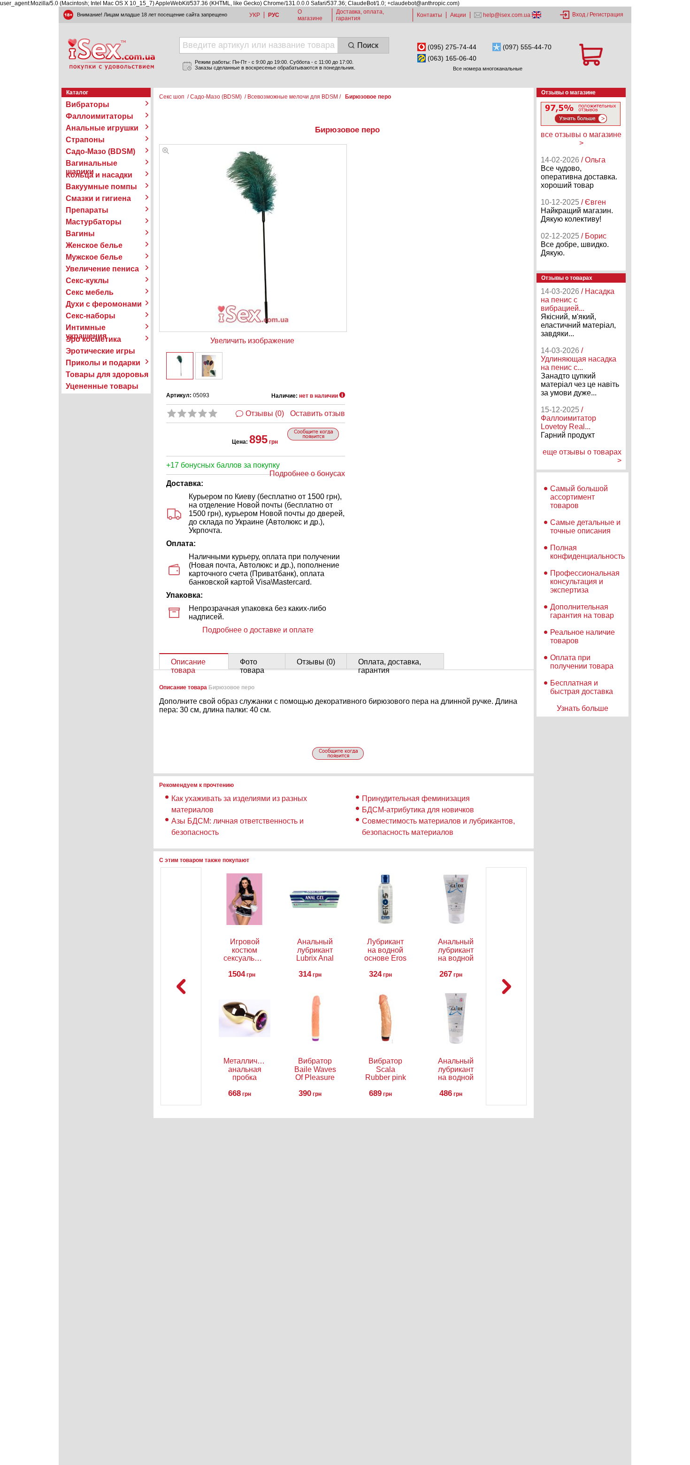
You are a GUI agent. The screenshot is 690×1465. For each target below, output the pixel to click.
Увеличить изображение (252, 341)
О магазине (310, 15)
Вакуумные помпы (101, 187)
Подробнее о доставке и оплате (258, 630)
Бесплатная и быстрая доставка (581, 687)
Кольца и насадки (99, 175)
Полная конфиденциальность (587, 552)
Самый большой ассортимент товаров (579, 497)
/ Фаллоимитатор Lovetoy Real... (568, 418)
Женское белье (94, 245)
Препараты (87, 210)
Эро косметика (93, 339)
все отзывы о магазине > (581, 139)
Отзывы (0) (264, 413)
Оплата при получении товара (581, 662)
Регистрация (606, 14)
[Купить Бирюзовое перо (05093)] (179, 365)
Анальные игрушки (102, 128)
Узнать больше (582, 708)
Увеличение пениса (102, 269)
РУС (273, 15)
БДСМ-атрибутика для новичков (418, 810)
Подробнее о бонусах (307, 474)
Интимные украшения (86, 328)
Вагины (80, 234)
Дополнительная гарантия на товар (582, 611)
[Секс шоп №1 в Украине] (111, 54)
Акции (458, 15)
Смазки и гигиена (98, 198)
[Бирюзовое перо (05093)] (165, 151)
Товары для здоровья (107, 374)
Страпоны (85, 140)
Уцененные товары (102, 386)
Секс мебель (90, 292)
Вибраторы (87, 104)
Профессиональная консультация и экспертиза (585, 581)
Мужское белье (94, 257)
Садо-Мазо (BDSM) (100, 151)
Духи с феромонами (104, 304)
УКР (254, 15)
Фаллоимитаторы (99, 116)
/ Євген (593, 202)
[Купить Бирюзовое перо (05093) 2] (208, 365)
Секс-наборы (90, 316)
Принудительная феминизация (416, 798)
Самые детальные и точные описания (585, 526)
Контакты (429, 15)
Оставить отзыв (317, 413)
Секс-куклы (87, 281)
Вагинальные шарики (91, 163)
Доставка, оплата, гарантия (360, 15)
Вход (578, 14)
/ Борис (593, 236)
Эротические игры (100, 351)
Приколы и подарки (103, 363)
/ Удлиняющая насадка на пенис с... (578, 359)
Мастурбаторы (94, 222)
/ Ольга (593, 160)
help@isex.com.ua (507, 15)
